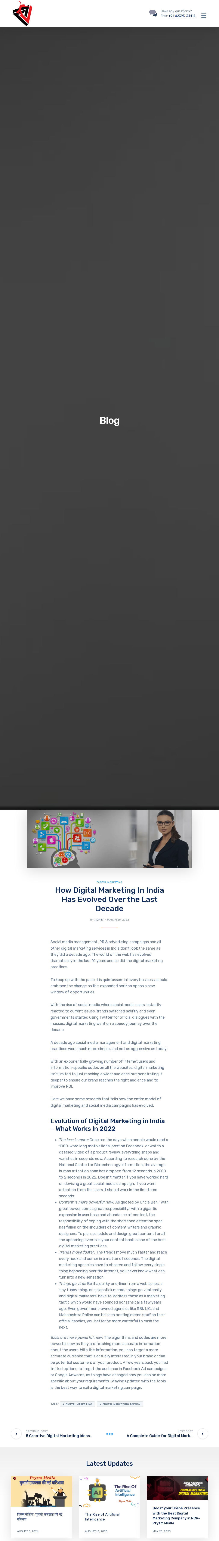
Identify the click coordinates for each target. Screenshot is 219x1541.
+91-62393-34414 (182, 16)
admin (99, 919)
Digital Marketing (109, 882)
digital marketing (79, 1404)
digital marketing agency (121, 1404)
